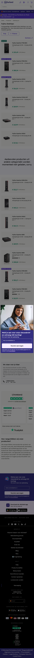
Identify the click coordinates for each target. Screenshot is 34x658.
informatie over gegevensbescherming (14, 331)
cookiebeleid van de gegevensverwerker (14, 333)
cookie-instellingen (22, 328)
